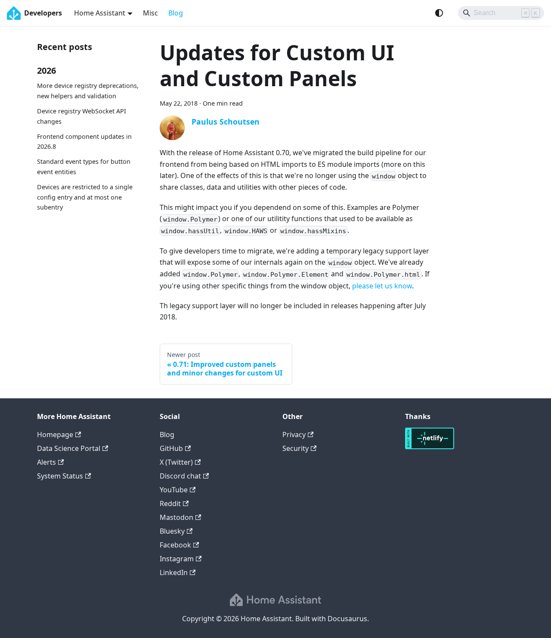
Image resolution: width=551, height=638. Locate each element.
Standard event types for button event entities (83, 166)
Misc (150, 13)
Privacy (294, 434)
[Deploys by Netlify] (429, 446)
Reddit (170, 503)
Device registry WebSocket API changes (81, 116)
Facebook (175, 545)
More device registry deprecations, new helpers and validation (88, 90)
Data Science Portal (68, 448)
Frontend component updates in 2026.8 (84, 141)
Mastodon (176, 517)
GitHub (171, 448)
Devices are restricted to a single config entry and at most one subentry (85, 197)
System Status (60, 476)
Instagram (177, 558)
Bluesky (172, 531)
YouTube (174, 489)
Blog (175, 13)
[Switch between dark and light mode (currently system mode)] (439, 13)
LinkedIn (174, 572)
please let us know (382, 286)
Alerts (46, 462)
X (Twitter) (176, 462)
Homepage (55, 434)
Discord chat (180, 476)
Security (295, 448)
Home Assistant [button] (99, 13)
